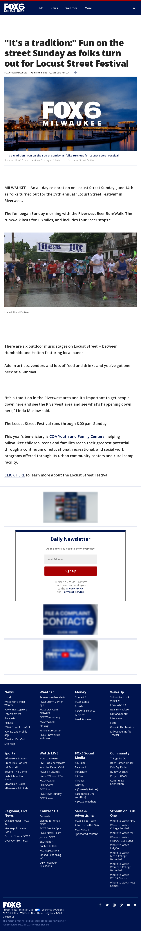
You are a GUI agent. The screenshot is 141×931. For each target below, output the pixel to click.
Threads (80, 780)
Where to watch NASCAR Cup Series (121, 838)
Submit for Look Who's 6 (119, 699)
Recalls (79, 706)
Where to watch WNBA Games (119, 876)
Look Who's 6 (118, 705)
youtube (128, 905)
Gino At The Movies (122, 727)
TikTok (79, 776)
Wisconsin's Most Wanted (14, 703)
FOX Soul (45, 789)
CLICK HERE (14, 475)
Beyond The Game (15, 771)
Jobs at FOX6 (47, 837)
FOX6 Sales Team (85, 820)
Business (80, 715)
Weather (47, 692)
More (88, 8)
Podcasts (9, 718)
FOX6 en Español (14, 739)
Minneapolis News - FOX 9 (16, 830)
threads (121, 905)
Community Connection (117, 782)
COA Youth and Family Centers (76, 436)
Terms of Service (73, 592)
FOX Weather (47, 721)
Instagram (81, 771)
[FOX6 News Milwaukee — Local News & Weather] (16, 7)
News (9, 692)
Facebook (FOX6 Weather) (85, 795)
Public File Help (48, 846)
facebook (100, 905)
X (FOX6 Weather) (85, 801)
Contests (45, 816)
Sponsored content (86, 834)
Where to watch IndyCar (119, 846)
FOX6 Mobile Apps (51, 828)
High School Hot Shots (14, 777)
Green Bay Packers (15, 763)
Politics (8, 722)
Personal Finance (85, 710)
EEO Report (46, 841)
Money (80, 692)
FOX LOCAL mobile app (15, 733)
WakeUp (117, 692)
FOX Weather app (50, 717)
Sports (9, 753)
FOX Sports (46, 785)
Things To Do (118, 758)
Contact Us (49, 811)
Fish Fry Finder (118, 767)
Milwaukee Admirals (16, 788)
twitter (107, 905)
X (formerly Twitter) (86, 789)
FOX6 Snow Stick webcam (50, 736)
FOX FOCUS (82, 829)
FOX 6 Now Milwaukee (15, 72)
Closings (45, 726)
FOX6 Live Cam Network (49, 711)
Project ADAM (118, 776)
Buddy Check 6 (119, 771)
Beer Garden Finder (121, 763)
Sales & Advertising (84, 813)
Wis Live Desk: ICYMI (52, 767)
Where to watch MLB (122, 833)
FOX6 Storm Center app (51, 703)
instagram (114, 905)
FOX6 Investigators (15, 709)
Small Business (84, 719)
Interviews (116, 718)
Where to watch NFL (122, 820)
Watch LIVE (49, 753)
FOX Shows (46, 798)
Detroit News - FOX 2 (17, 836)
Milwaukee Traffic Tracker (120, 733)
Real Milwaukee (119, 709)
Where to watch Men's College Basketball (119, 856)
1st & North (11, 767)
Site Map (9, 743)
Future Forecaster (50, 730)
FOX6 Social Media (84, 755)
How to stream (49, 758)
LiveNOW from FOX (51, 776)
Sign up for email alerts (50, 822)
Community (119, 753)
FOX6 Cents (82, 701)
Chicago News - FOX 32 (16, 822)
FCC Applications (49, 850)
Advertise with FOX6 (87, 825)
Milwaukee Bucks (14, 784)
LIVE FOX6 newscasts (52, 763)
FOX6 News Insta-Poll (17, 727)
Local (7, 697)
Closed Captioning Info (50, 856)
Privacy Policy (74, 588)
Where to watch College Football (119, 826)
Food (113, 722)
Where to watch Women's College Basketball (120, 867)
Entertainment (12, 714)
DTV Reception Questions (48, 864)
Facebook (81, 767)
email (135, 905)
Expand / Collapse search (134, 8)
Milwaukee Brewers (16, 758)
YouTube (80, 763)
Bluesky (79, 785)
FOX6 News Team (50, 833)
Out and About (119, 714)
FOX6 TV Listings (50, 771)
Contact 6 (80, 697)
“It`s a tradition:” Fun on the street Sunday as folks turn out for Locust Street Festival (61, 155)
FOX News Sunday (51, 794)
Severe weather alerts (53, 697)
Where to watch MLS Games (122, 884)
